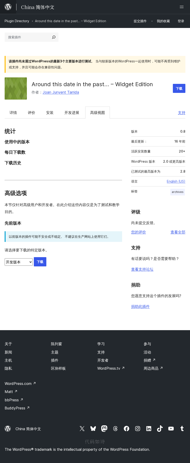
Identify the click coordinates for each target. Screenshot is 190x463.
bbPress (14, 400)
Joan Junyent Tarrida (61, 92)
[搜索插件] (53, 37)
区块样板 (58, 368)
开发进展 (71, 112)
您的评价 (138, 232)
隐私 (8, 368)
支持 (181, 112)
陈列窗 (56, 343)
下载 (179, 88)
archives (178, 192)
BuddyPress (17, 408)
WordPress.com (20, 383)
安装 (50, 112)
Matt (11, 391)
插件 (54, 360)
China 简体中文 (28, 428)
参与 (147, 343)
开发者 (102, 360)
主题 (54, 352)
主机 (8, 360)
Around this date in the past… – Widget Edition (92, 84)
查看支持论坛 (142, 269)
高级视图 (97, 112)
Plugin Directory (17, 21)
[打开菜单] (182, 7)
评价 (31, 112)
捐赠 (150, 360)
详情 (13, 112)
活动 (147, 352)
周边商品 (153, 368)
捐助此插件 (140, 306)
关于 (8, 343)
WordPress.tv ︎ (111, 368)
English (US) (176, 181)
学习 (101, 343)
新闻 (8, 352)
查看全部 (178, 232)
